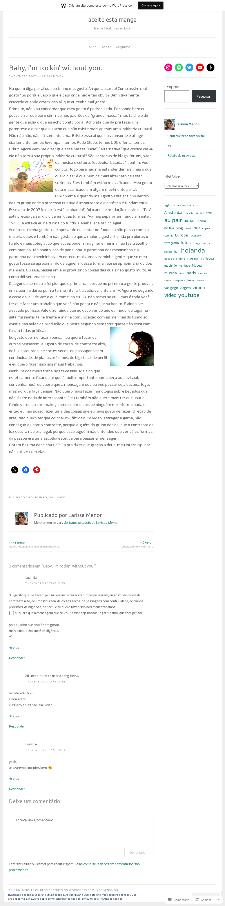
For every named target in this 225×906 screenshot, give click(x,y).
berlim (169, 228)
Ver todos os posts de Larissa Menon (91, 522)
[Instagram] (168, 67)
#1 (169, 146)
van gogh (171, 288)
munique (184, 265)
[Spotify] (179, 67)
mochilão (170, 265)
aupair (190, 220)
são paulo (179, 280)
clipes (206, 228)
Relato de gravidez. (181, 155)
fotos (186, 242)
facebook (195, 235)
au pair (173, 219)
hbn (176, 251)
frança (196, 242)
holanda (193, 250)
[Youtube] (200, 67)
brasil (188, 228)
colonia (168, 235)
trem (190, 280)
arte (209, 213)
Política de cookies (111, 898)
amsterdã (192, 212)
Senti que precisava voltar (186, 136)
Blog (93, 47)
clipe (197, 228)
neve (182, 273)
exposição (39, 497)
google (168, 251)
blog (179, 228)
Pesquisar (171, 87)
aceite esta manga (112, 19)
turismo (200, 280)
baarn (202, 221)
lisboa (209, 258)
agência (169, 205)
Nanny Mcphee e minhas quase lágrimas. (34, 544)
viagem (185, 288)
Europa (181, 235)
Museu (197, 265)
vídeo (170, 295)
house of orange (174, 258)
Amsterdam (174, 212)
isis (202, 258)
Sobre (106, 47)
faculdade (57, 497)
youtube (189, 294)
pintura (202, 273)
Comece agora (151, 5)
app (202, 212)
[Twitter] (189, 67)
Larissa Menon (52, 76)
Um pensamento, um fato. (138, 544)
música (170, 272)
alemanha (184, 205)
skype (168, 280)
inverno (192, 258)
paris (191, 272)
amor (197, 205)
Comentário (137, 852)
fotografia (171, 243)
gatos (206, 242)
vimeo (198, 287)
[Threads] (210, 67)
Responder (17, 658)
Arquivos (123, 47)
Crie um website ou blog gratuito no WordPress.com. (52, 889)
